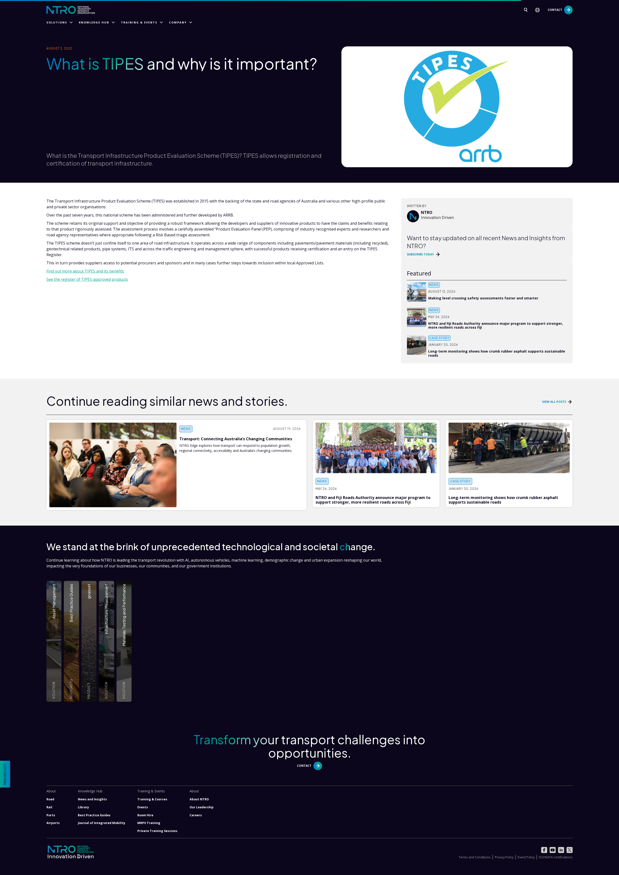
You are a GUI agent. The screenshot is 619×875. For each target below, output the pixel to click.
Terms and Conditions (475, 857)
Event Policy (526, 857)
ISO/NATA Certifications (556, 857)
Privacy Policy (504, 857)
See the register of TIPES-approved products (87, 279)
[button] (539, 10)
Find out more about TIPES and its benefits (85, 271)
